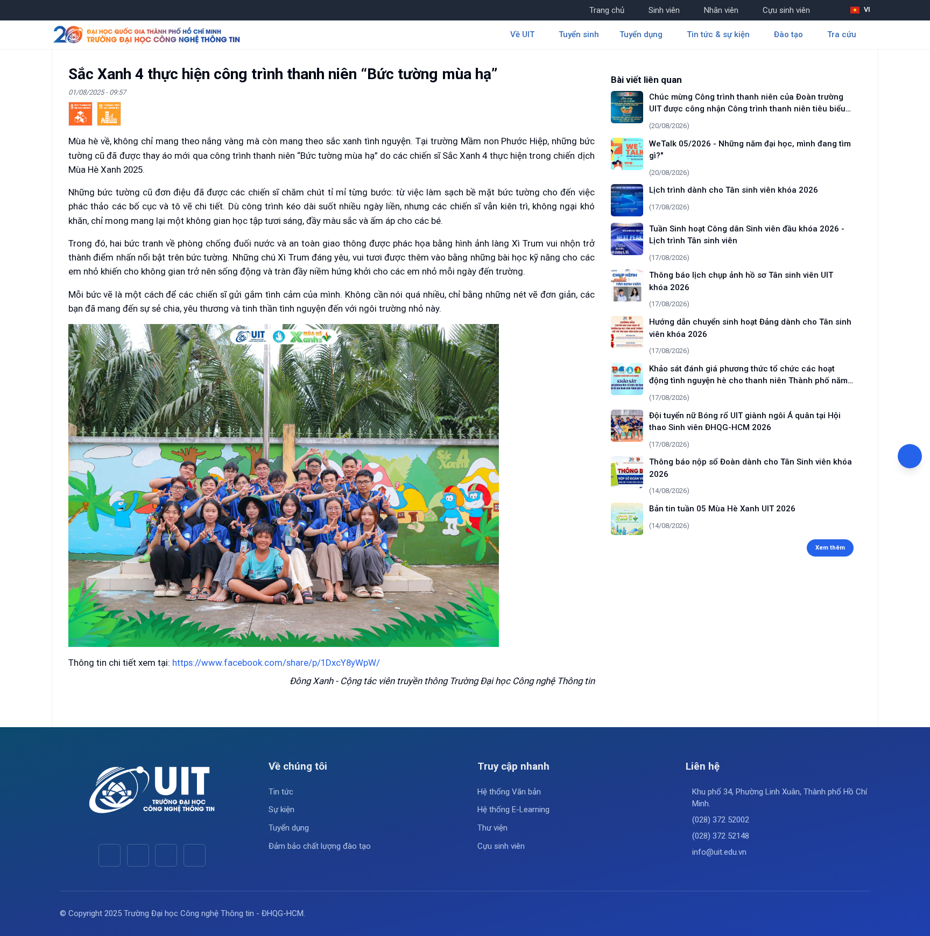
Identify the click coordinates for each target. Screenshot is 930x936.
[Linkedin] (195, 855)
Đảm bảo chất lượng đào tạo (320, 846)
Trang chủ (606, 10)
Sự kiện (281, 809)
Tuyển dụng (289, 828)
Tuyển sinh (579, 34)
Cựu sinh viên (786, 10)
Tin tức (281, 792)
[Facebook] (109, 855)
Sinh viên (664, 10)
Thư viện (492, 828)
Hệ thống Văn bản (509, 792)
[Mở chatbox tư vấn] (910, 456)
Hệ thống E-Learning (513, 809)
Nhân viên (721, 10)
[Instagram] (166, 855)
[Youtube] (138, 855)
